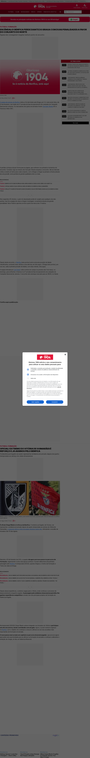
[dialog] (45, 379)
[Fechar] (65, 354)
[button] (45, 378)
